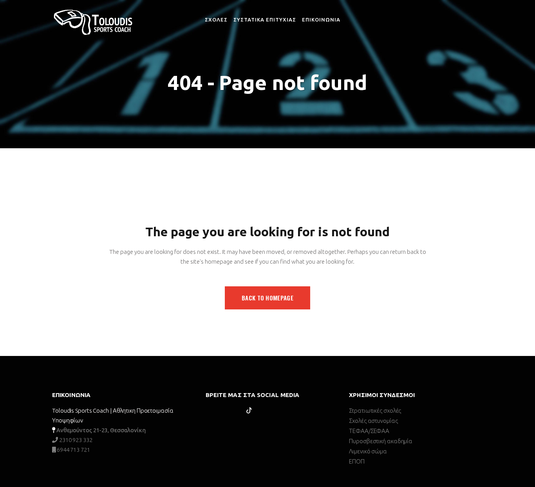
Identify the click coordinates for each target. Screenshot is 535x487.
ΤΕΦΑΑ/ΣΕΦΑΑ (369, 431)
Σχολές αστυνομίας (373, 420)
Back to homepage (267, 297)
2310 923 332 (75, 440)
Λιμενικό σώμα (368, 451)
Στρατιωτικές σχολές (375, 410)
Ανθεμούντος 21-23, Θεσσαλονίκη (101, 430)
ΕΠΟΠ (357, 461)
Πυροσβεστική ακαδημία (380, 441)
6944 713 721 (73, 449)
